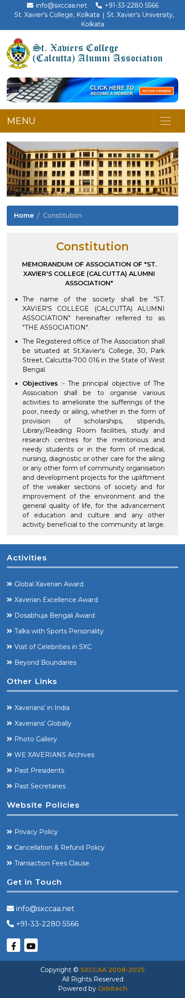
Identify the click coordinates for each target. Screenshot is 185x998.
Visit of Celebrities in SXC (53, 647)
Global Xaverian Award (49, 584)
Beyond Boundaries (45, 662)
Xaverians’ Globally (42, 723)
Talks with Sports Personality (59, 631)
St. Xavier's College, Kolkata (57, 15)
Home (24, 215)
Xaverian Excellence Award (56, 600)
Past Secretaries (40, 786)
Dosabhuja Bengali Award (54, 615)
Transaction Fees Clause (51, 863)
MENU (21, 121)
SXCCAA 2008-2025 (112, 970)
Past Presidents (39, 770)
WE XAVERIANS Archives (54, 755)
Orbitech (113, 989)
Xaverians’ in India (42, 708)
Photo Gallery (35, 739)
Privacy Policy (36, 832)
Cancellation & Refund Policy (59, 847)
